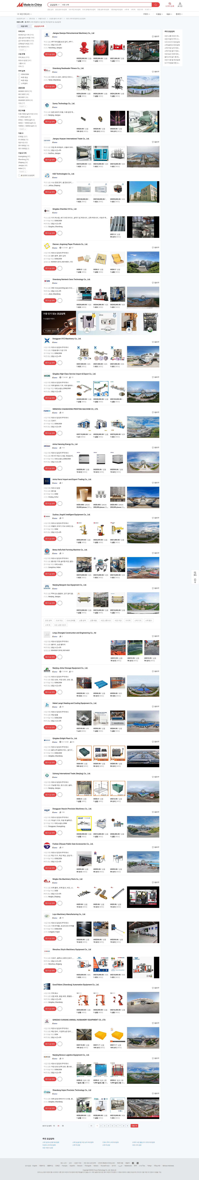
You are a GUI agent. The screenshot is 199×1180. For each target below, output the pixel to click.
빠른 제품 (120, 1163)
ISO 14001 (23, 94)
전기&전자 (23, 47)
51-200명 (23, 139)
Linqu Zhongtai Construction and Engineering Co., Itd (74, 633)
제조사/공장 (24, 60)
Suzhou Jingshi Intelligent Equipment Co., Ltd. (71, 514)
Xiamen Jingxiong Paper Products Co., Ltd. (70, 244)
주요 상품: (47, 42)
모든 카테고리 (25, 14)
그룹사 (22, 63)
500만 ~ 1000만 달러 (27, 123)
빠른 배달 (24, 80)
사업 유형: (47, 253)
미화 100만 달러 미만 (28, 114)
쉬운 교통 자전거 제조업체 (174, 36)
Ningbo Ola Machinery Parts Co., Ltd (67, 879)
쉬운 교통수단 (106, 620)
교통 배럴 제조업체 (117, 9)
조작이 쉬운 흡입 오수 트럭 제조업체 (143, 1142)
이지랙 (128, 620)
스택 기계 (138, 620)
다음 (133, 1126)
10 (54, 1126)
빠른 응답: (47, 45)
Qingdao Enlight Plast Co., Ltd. (65, 738)
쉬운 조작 (140, 9)
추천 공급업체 (170, 31)
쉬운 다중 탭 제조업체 (172, 60)
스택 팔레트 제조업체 (172, 45)
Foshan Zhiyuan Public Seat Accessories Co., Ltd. (73, 844)
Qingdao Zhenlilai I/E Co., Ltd (64, 209)
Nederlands (128, 1166)
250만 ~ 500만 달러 (26, 120)
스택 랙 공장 (76, 1145)
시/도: (46, 48)
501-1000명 (23, 148)
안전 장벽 (48, 620)
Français (64, 1166)
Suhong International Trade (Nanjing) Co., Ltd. (72, 773)
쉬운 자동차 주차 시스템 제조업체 (177, 39)
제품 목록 (24, 26)
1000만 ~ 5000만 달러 (27, 126)
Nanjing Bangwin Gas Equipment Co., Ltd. (70, 585)
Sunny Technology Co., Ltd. (64, 103)
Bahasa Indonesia (168, 1166)
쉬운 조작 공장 (136, 1145)
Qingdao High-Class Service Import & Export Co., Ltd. (74, 374)
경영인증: (47, 262)
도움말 (158, 14)
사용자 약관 (77, 1163)
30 (58, 1126)
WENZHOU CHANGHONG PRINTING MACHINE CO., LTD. (75, 409)
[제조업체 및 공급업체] (29, 4)
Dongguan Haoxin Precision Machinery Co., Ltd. (72, 808)
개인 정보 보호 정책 (90, 1163)
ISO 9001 (23, 97)
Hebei (22, 168)
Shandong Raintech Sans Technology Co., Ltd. (71, 279)
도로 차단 (59, 620)
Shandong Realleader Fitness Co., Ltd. (68, 68)
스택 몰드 (148, 620)
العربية (120, 1166)
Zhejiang (23, 162)
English (34, 1166)
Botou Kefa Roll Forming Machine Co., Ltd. (70, 549)
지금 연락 (51, 54)
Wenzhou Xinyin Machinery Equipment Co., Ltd (72, 949)
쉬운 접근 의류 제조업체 (173, 54)
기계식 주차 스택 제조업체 (110, 1142)
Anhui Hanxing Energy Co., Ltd (65, 444)
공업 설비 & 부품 (26, 38)
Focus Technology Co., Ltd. (102, 1170)
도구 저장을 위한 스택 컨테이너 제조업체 (179, 63)
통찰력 (128, 1163)
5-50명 (22, 136)
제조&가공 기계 (26, 35)
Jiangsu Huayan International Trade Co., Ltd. (71, 138)
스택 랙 (126, 9)
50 (63, 1126)
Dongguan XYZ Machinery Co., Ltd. (67, 338)
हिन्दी (135, 1166)
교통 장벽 (82, 620)
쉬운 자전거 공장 (47, 1148)
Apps (168, 14)
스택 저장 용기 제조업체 (173, 51)
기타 (21, 66)
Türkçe (149, 1166)
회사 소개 (63, 1163)
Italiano (96, 1166)
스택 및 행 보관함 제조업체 (50, 1142)
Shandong (23, 159)
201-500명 (23, 145)
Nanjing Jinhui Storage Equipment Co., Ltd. (70, 668)
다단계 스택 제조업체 (49, 1145)
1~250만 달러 (24, 117)
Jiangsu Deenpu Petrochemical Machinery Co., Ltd (73, 33)
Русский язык (105, 1166)
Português (88, 1166)
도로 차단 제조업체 (74, 9)
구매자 (145, 14)
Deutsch (79, 1166)
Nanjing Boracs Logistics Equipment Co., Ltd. (71, 1055)
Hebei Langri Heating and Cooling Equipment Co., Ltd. (75, 703)
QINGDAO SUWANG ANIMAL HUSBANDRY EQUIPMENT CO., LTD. (79, 1019)
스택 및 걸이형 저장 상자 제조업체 (83, 1142)
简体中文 (42, 1166)
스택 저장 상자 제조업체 (173, 48)
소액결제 (24, 83)
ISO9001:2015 (25, 91)
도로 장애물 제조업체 (88, 9)
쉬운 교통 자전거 (60, 625)
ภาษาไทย (142, 1166)
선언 (70, 1163)
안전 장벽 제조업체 (61, 9)
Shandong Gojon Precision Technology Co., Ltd (72, 1090)
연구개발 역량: (49, 220)
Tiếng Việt (157, 1166)
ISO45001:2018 (25, 100)
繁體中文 (50, 1166)
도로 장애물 (71, 620)
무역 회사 (23, 57)
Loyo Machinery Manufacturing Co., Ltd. (69, 914)
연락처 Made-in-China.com (106, 1163)
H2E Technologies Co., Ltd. (64, 174)
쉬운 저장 (118, 620)
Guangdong (24, 156)
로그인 (180, 6)
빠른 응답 (24, 77)
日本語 (57, 1166)
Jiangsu (22, 165)
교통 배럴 (93, 620)
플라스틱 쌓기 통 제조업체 (174, 57)
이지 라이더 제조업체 (172, 42)
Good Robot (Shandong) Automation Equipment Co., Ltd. (76, 984)
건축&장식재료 (25, 44)
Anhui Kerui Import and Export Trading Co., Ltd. (72, 479)
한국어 (114, 1166)
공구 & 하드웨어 (26, 41)
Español (72, 1166)
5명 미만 (23, 142)
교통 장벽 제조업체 (103, 9)
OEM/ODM (25, 74)
